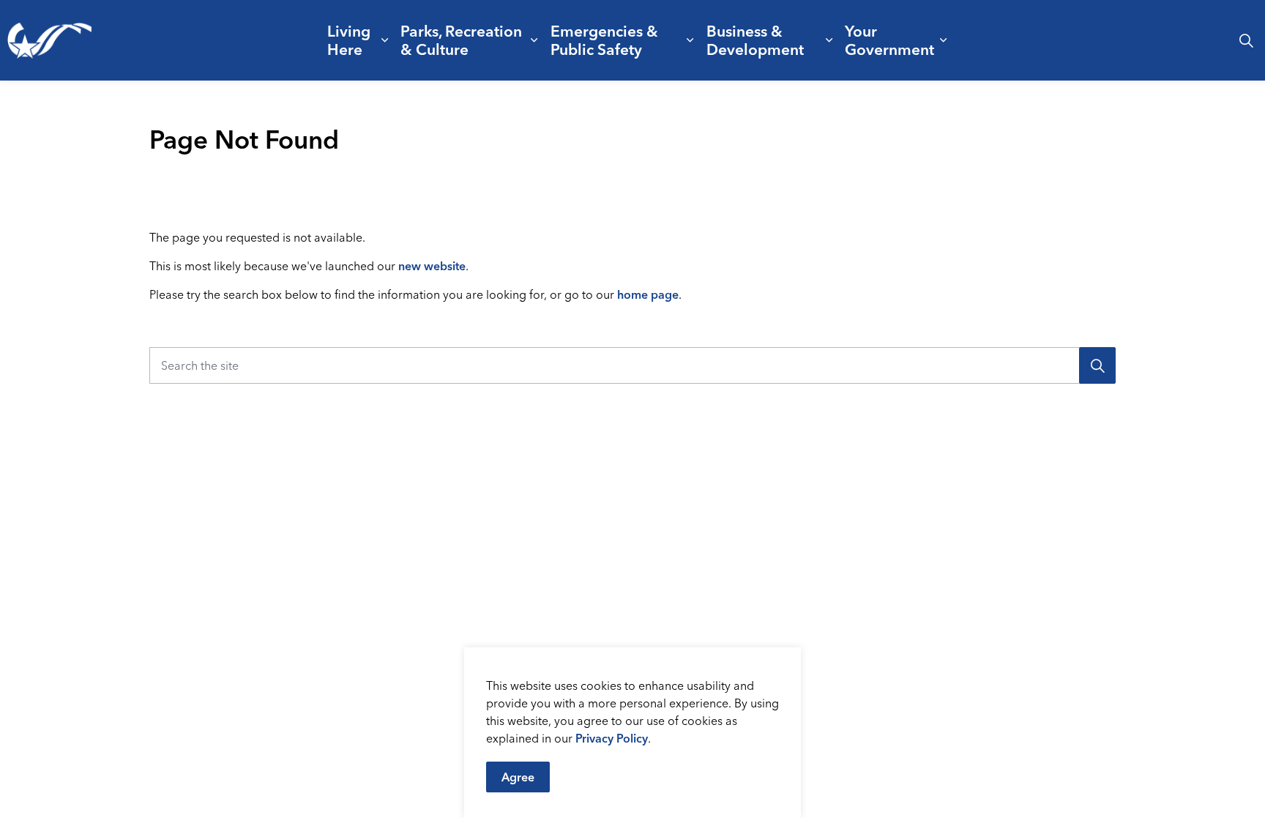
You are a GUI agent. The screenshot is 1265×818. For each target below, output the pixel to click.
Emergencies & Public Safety (604, 40)
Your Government (889, 40)
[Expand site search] (1246, 40)
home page (648, 294)
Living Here (348, 40)
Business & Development (755, 40)
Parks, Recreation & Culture (461, 40)
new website (432, 266)
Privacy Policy (611, 738)
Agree (517, 777)
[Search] (1097, 365)
